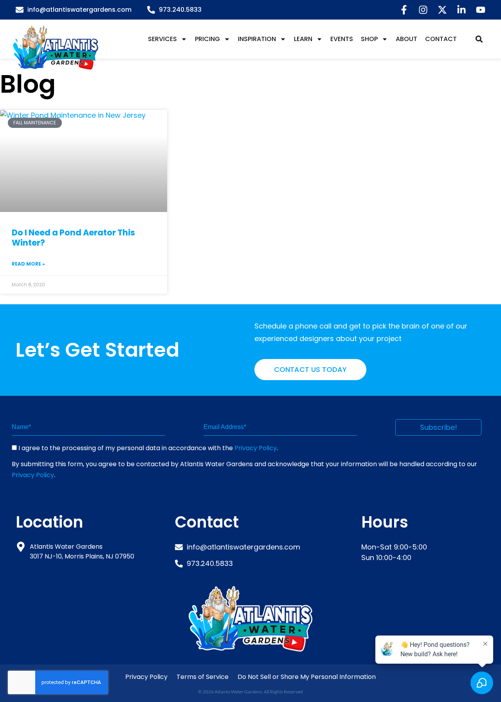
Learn (303, 38)
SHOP (369, 38)
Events (341, 38)
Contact (441, 38)
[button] (478, 39)
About (406, 38)
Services (162, 38)
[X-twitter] (442, 9)
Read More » (28, 263)
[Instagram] (423, 9)
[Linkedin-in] (461, 9)
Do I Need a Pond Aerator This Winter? (73, 237)
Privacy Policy (255, 447)
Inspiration (257, 38)
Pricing (207, 38)
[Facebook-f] (404, 9)
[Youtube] (480, 9)
